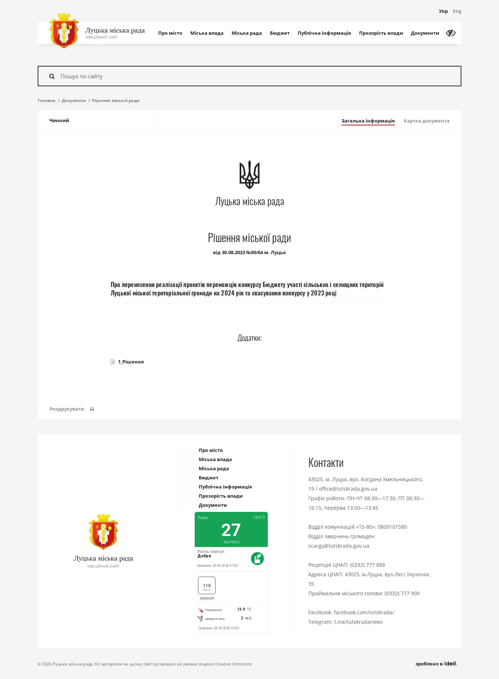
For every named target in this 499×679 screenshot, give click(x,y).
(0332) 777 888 (367, 564)
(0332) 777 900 (402, 593)
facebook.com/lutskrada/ (364, 612)
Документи (425, 33)
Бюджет (280, 33)
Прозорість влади (381, 33)
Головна (47, 100)
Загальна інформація (368, 120)
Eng (457, 11)
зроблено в (429, 663)
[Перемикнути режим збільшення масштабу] (450, 33)
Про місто (170, 33)
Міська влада (207, 33)
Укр (443, 11)
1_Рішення (131, 361)
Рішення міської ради (116, 100)
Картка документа (427, 120)
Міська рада (247, 33)
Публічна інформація (324, 33)
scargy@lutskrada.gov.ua (338, 545)
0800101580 (392, 526)
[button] (72, 409)
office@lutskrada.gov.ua (348, 488)
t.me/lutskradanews (358, 621)
